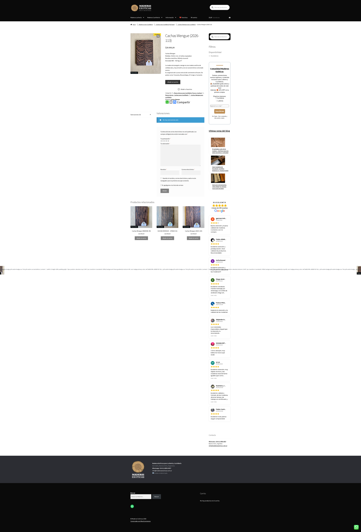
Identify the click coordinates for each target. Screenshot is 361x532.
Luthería (220, 101)
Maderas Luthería (136, 17)
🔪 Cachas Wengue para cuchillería (186, 24)
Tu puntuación (165, 139)
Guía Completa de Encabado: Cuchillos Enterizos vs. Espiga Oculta (220, 168)
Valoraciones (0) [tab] (135, 115)
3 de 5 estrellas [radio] (165, 141)
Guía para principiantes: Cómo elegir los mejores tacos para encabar (219, 186)
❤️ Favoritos (183, 17)
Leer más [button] (214, 295)
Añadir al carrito (172, 82)
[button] (158, 36)
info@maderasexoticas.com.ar (218, 446)
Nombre (163, 169)
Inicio (134, 24)
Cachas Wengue (175, 99)
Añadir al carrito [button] (141, 238)
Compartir (183, 102)
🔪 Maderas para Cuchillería (145, 24)
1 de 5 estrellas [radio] (161, 141)
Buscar (132, 493)
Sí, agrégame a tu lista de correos (172, 185)
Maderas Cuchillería (153, 17)
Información (170, 17)
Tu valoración (165, 144)
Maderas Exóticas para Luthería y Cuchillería (166, 463)
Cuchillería (220, 98)
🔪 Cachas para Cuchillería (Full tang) (164, 24)
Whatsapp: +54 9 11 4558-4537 (217, 441)
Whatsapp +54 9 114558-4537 (161, 468)
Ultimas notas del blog (219, 131)
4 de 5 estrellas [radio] (166, 141)
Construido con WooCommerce (140, 521)
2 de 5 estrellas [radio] (163, 141)
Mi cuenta (194, 17)
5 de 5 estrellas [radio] (168, 141)
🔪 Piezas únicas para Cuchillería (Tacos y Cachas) (187, 93)
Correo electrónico (188, 169)
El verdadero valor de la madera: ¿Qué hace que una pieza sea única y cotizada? (220, 151)
